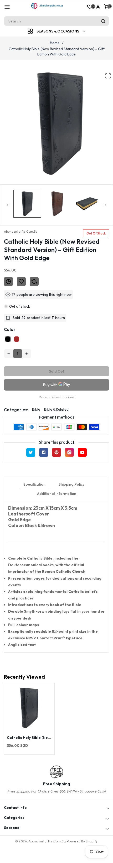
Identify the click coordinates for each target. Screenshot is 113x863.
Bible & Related (56, 409)
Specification (34, 484)
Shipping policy (71, 484)
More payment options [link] (57, 397)
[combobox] (56, 21)
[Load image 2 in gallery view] (57, 203)
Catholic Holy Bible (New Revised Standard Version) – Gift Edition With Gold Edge (29, 737)
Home (55, 42)
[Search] (103, 21)
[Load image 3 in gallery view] (86, 203)
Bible (36, 409)
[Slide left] (8, 205)
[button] (7, 7)
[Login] (98, 7)
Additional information (56, 493)
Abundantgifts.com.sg (47, 841)
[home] (56, 856)
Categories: (16, 409)
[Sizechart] (8, 281)
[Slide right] (105, 205)
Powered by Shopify (82, 841)
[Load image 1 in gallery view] (27, 203)
